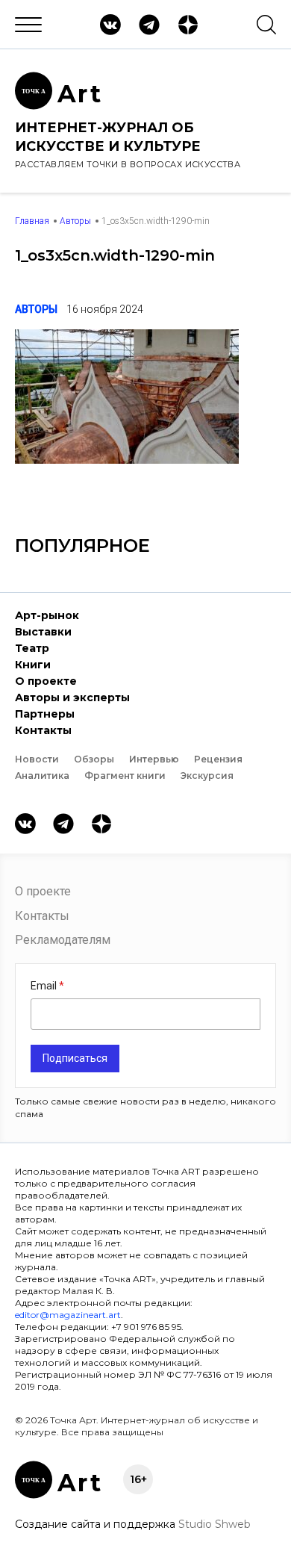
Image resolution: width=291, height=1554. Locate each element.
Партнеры (45, 714)
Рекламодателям (62, 940)
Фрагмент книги (125, 775)
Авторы (75, 221)
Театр (32, 648)
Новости (37, 759)
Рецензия (218, 759)
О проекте (46, 681)
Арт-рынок (47, 615)
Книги (33, 664)
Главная (32, 221)
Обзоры (94, 759)
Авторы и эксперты (72, 697)
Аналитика (42, 775)
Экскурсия (207, 775)
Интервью (154, 759)
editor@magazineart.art (68, 1314)
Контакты (43, 730)
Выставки (43, 631)
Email (45, 986)
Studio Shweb (214, 1524)
